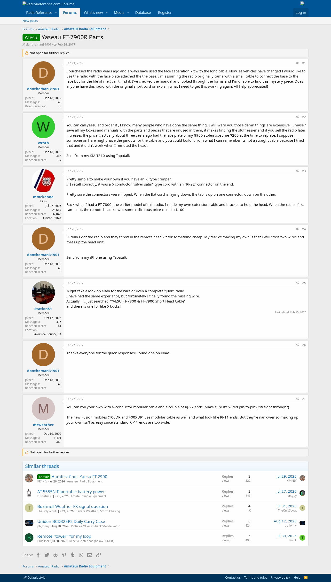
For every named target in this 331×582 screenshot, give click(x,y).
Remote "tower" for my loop (64, 536)
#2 (304, 117)
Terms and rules (255, 577)
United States (52, 218)
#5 (304, 283)
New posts (30, 20)
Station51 (43, 308)
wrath (43, 142)
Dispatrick (44, 496)
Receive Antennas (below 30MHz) (91, 541)
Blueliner (43, 541)
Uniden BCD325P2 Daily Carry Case (71, 521)
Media (119, 12)
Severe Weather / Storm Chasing (98, 511)
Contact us (233, 577)
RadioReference (39, 12)
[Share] (297, 63)
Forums (70, 12)
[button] (56, 12)
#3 (304, 171)
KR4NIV (42, 481)
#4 (304, 229)
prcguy (292, 496)
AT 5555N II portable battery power (71, 491)
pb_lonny (43, 526)
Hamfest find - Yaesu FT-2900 (79, 476)
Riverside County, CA (47, 334)
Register (165, 12)
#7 (304, 399)
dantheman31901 (38, 44)
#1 (304, 63)
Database (143, 12)
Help (297, 577)
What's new (93, 12)
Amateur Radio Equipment (84, 481)
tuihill (293, 540)
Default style (36, 577)
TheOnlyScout (46, 511)
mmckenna (43, 196)
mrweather (43, 424)
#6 (304, 345)
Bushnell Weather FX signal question (72, 506)
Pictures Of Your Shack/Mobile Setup (95, 526)
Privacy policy (280, 577)
